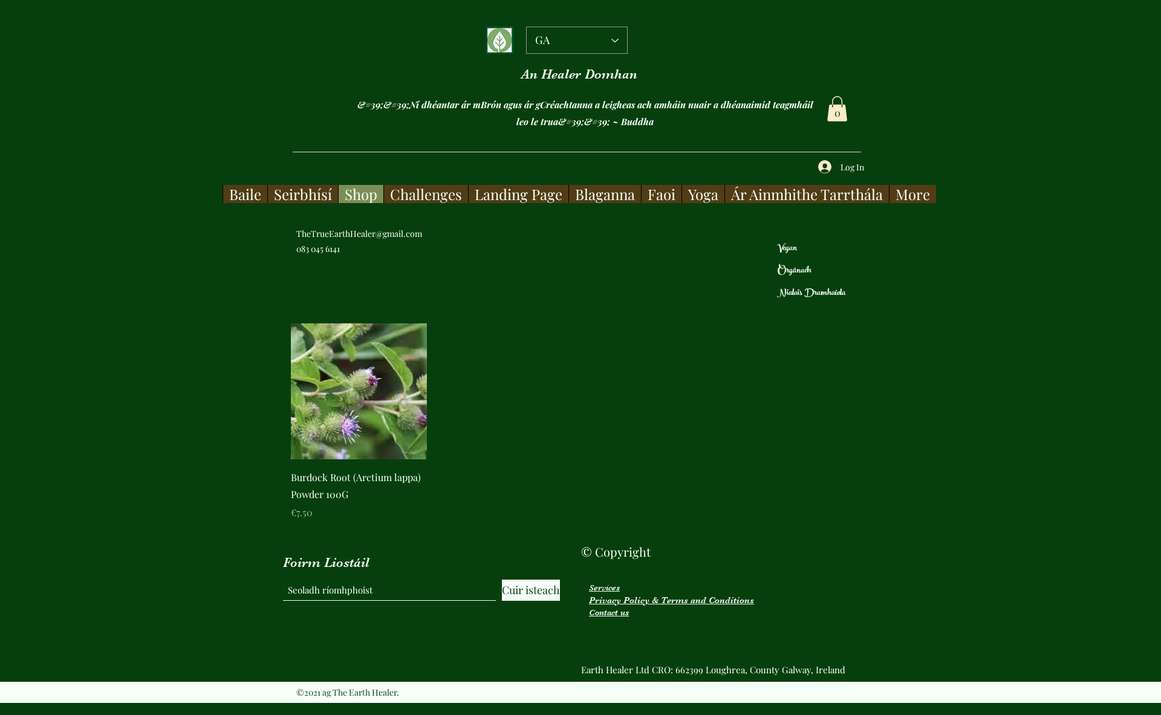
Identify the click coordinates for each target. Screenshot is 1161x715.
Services (604, 587)
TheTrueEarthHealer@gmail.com (359, 233)
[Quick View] (359, 391)
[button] (837, 108)
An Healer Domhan (579, 74)
